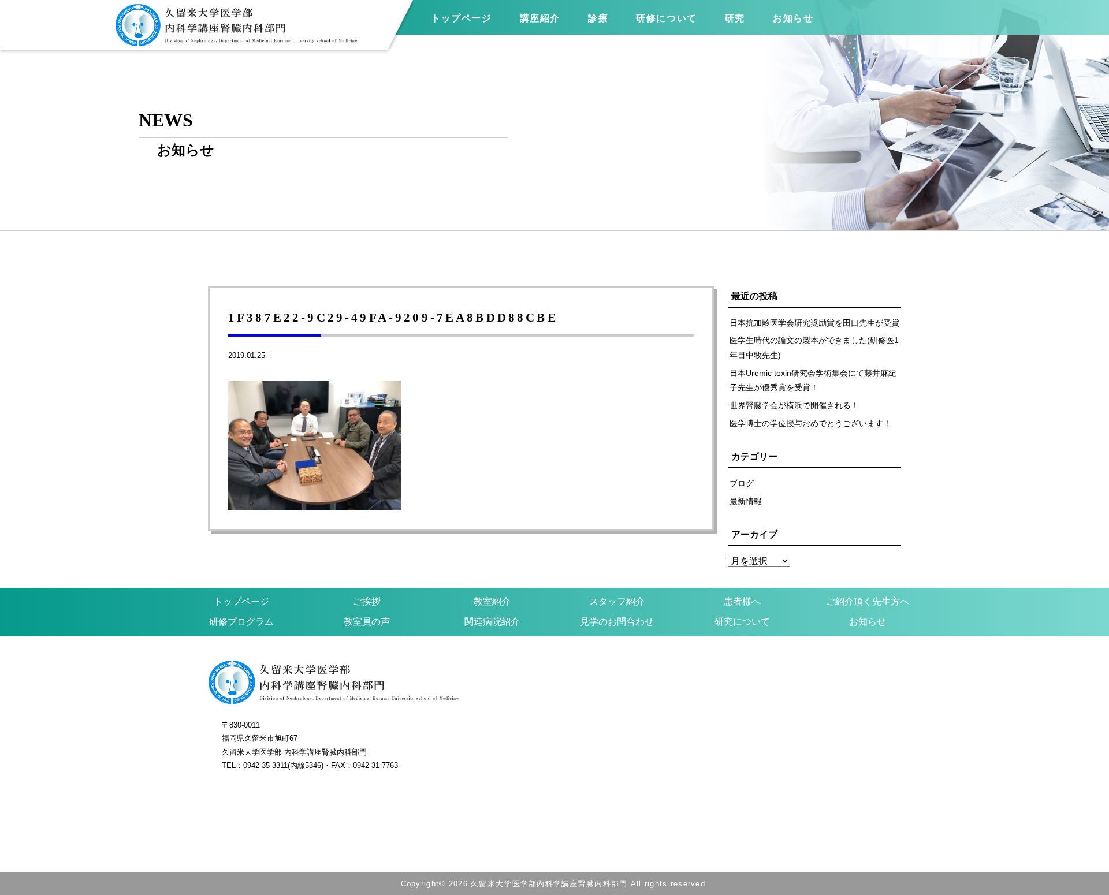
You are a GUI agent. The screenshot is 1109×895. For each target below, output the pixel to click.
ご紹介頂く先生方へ (867, 601)
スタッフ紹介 (617, 601)
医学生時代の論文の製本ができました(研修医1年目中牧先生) (814, 347)
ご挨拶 (367, 601)
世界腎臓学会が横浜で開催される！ (794, 405)
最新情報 (746, 501)
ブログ (742, 483)
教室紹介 (492, 601)
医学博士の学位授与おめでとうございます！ (810, 423)
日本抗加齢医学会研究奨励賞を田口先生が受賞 (814, 322)
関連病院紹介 (492, 621)
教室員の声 (367, 621)
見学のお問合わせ (617, 621)
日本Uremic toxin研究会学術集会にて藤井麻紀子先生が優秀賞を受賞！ (813, 380)
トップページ (461, 18)
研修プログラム (241, 621)
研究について (742, 621)
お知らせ (867, 621)
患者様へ (742, 601)
